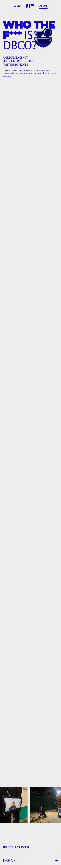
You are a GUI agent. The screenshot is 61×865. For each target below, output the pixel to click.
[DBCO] (30, 6)
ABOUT (43, 5)
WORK (17, 5)
